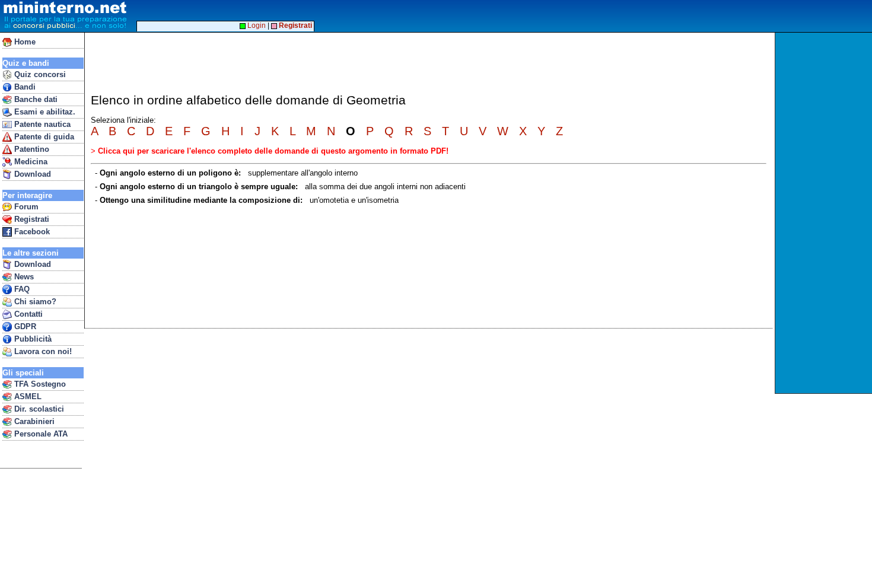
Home (24, 41)
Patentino (30, 149)
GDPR (24, 326)
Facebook (31, 231)
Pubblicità (32, 339)
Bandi (24, 86)
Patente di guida (43, 136)
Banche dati (35, 99)
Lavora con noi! (42, 351)
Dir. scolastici (38, 408)
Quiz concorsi (39, 74)
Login (256, 25)
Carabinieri (33, 421)
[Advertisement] (825, 213)
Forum (25, 206)
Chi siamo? (34, 301)
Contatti (27, 314)
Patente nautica (41, 124)
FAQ (21, 289)
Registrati (30, 219)
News (23, 276)
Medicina (29, 161)
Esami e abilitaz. (43, 111)
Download (31, 174)
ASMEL (27, 396)
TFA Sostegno (39, 384)
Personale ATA (40, 433)
